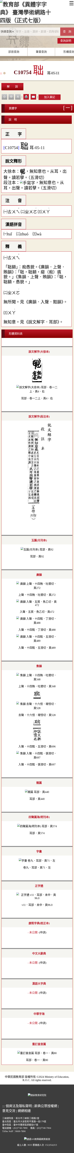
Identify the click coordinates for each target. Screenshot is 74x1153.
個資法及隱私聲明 (19, 1106)
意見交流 (8, 1111)
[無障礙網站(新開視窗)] (37, 1138)
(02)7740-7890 (20, 1128)
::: (1, 73)
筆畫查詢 (41, 51)
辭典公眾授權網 (45, 1106)
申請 (42, 932)
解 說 (12, 86)
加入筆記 (49, 97)
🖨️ (26, 96)
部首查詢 (13, 51)
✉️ (33, 96)
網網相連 (24, 1111)
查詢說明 (65, 40)
